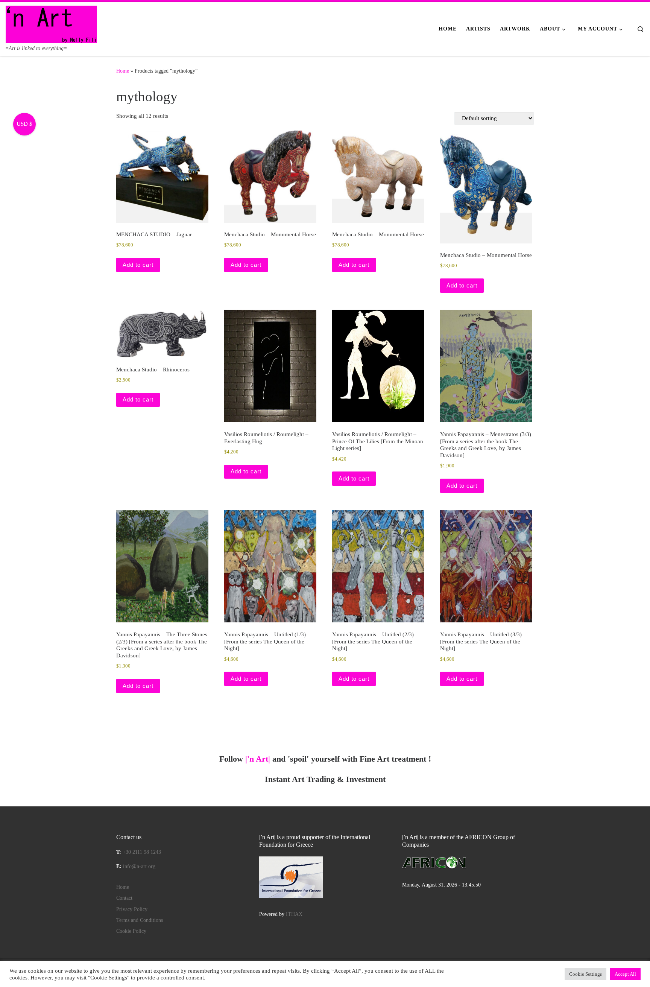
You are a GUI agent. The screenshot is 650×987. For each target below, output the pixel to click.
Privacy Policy (131, 909)
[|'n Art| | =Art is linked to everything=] (51, 23)
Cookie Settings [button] (585, 974)
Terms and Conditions (139, 920)
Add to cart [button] (138, 265)
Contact (124, 898)
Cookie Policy (131, 931)
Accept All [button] (625, 974)
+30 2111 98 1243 (142, 852)
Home (122, 71)
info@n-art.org (139, 866)
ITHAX (294, 914)
